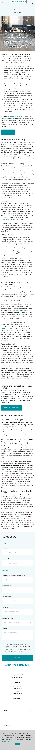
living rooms (22, 170)
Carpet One (4, 19)
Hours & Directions (17, 677)
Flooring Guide (14, 19)
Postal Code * (6, 607)
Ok (17, 744)
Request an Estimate (11, 408)
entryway (16, 518)
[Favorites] (29, 3)
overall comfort (6, 219)
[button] (26, 3)
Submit (17, 658)
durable (18, 310)
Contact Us (8, 132)
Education (7, 725)
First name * (5, 548)
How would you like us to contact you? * (13, 575)
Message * (5, 628)
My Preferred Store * (8, 618)
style (2, 274)
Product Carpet (26, 19)
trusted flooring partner (14, 116)
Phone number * (6, 585)
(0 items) (32, 3)
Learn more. (6, 741)
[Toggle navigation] (2, 3)
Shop (5, 711)
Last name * (5, 559)
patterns (4, 328)
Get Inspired (8, 718)
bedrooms (4, 430)
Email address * (6, 596)
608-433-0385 (17, 13)
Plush (3, 467)
